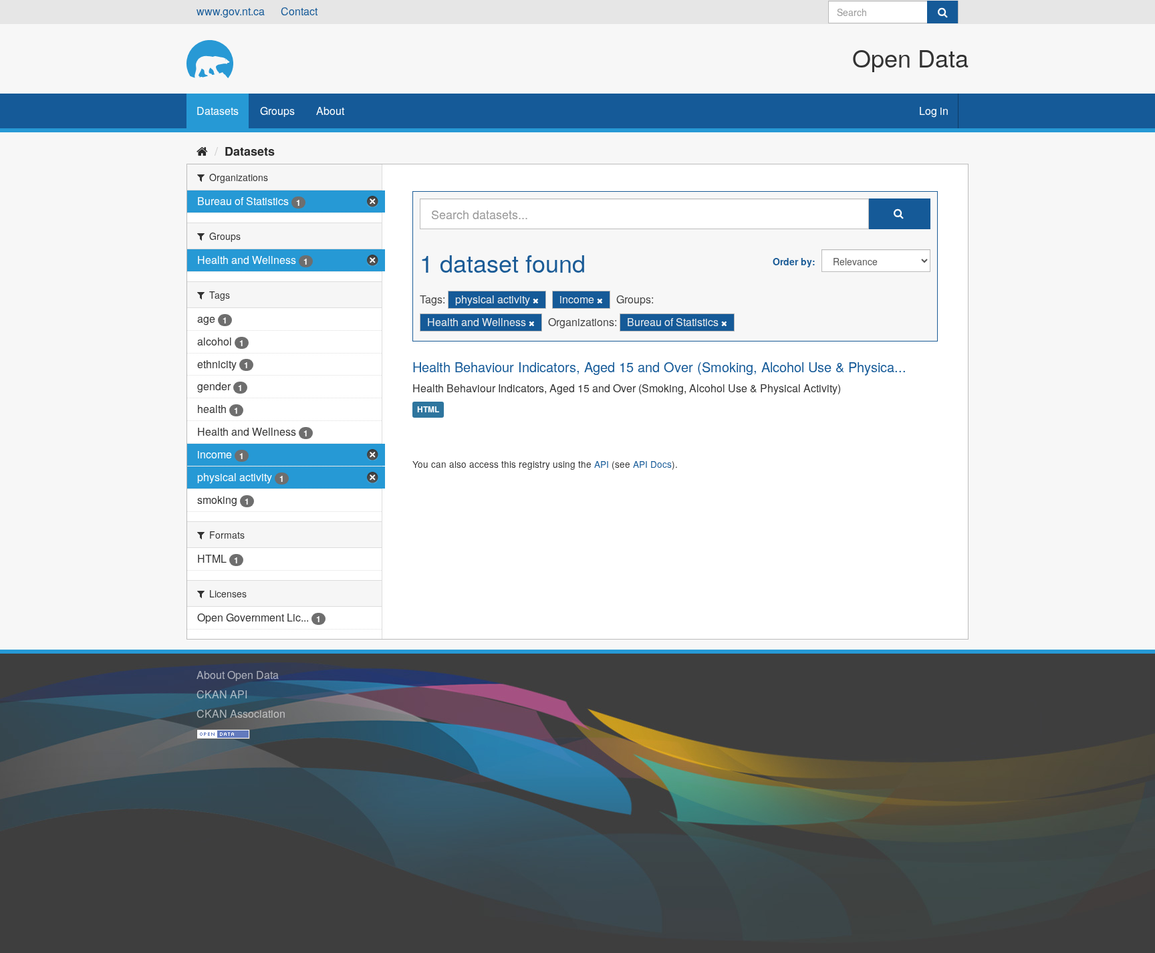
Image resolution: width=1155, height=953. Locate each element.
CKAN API (222, 694)
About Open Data (238, 674)
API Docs (652, 463)
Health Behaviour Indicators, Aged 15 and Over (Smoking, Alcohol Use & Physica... (659, 366)
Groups (277, 110)
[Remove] (536, 300)
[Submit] (942, 12)
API (601, 463)
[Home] (202, 150)
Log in (933, 110)
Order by (792, 261)
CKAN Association (241, 713)
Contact (299, 11)
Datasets (218, 110)
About (330, 110)
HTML (428, 410)
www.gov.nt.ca (231, 11)
